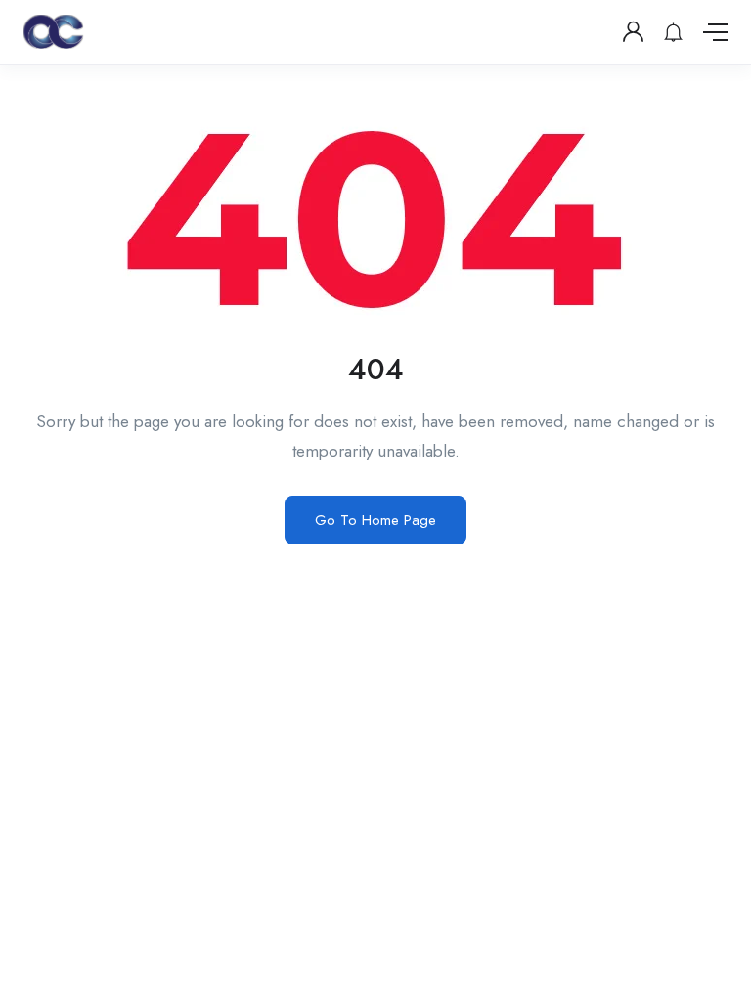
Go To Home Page (375, 520)
